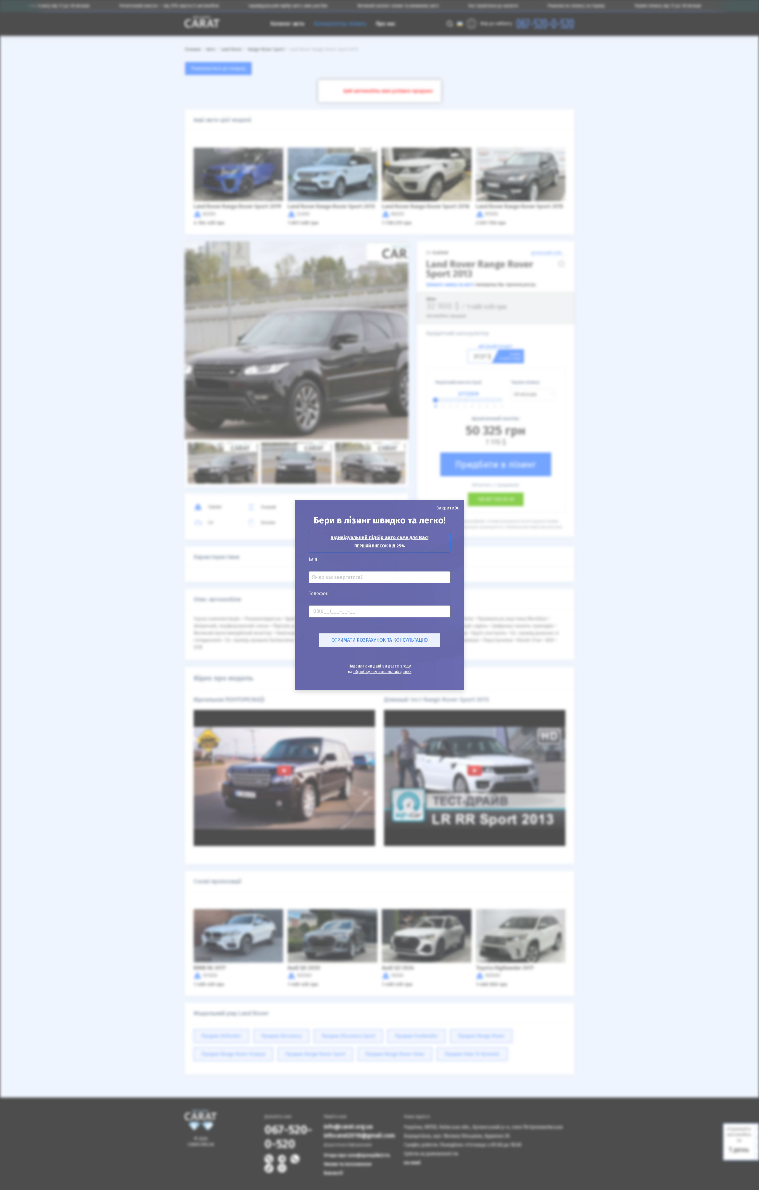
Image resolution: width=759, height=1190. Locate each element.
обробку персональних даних (382, 671)
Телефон (319, 593)
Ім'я (313, 559)
